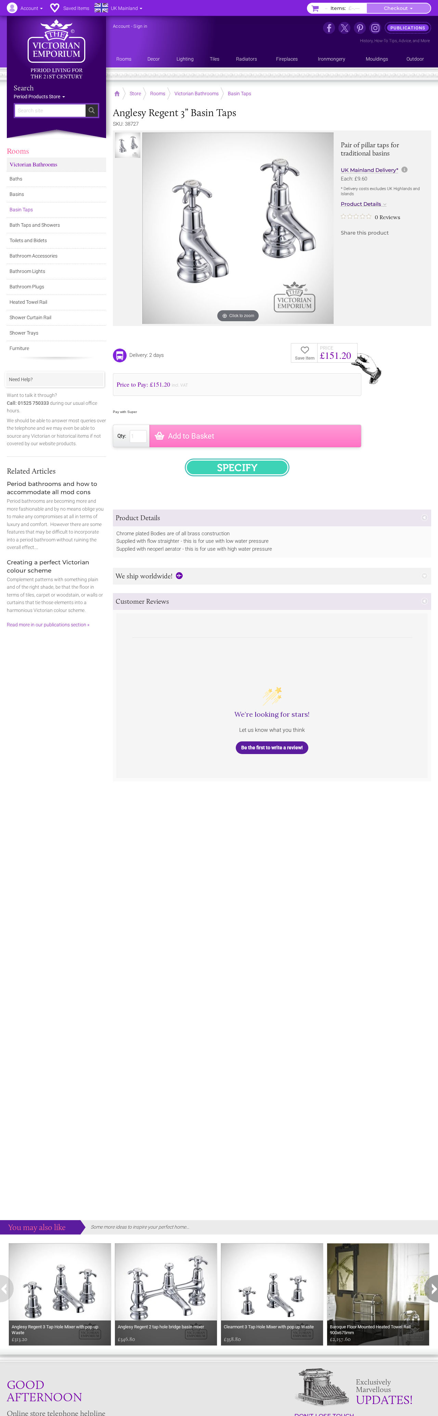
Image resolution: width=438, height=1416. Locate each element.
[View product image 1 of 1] (127, 145)
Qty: (121, 436)
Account (121, 26)
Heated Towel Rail (28, 302)
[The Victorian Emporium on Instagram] (375, 28)
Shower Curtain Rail (30, 317)
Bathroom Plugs (27, 286)
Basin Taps (21, 209)
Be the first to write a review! (272, 747)
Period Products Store (37, 96)
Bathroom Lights (27, 271)
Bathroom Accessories (33, 256)
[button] (272, 518)
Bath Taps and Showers (35, 225)
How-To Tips (385, 40)
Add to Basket (191, 436)
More (425, 40)
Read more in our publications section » (48, 624)
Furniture (19, 348)
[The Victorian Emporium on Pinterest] (360, 28)
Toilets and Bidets (28, 240)
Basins (17, 194)
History (366, 40)
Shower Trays (24, 333)
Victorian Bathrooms (33, 164)
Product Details (361, 204)
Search (24, 88)
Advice (405, 40)
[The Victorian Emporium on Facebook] (329, 28)
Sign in (140, 26)
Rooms (18, 151)
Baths (16, 178)
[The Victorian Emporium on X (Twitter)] (344, 28)
